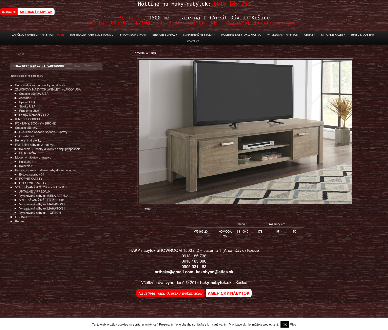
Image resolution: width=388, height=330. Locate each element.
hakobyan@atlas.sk (214, 272)
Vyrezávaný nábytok (282, 34)
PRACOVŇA (27, 153)
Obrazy (309, 34)
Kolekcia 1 (26, 161)
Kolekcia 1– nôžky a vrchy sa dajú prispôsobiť (49, 149)
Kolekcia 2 (26, 166)
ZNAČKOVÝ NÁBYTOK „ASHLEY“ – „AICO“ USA (48, 89)
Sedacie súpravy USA (33, 93)
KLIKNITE (9, 12)
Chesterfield (27, 136)
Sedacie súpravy (26, 127)
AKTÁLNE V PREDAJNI (35, 191)
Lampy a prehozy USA (34, 115)
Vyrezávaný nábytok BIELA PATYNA (43, 195)
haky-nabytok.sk (216, 282)
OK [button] (285, 324)
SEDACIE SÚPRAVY (164, 34)
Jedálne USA (28, 98)
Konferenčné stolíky (199, 34)
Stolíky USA (27, 106)
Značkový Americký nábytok (33, 34)
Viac (293, 324)
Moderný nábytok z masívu (241, 34)
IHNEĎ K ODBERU (28, 119)
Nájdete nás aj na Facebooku (27, 75)
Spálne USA (27, 102)
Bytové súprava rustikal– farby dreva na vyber (45, 170)
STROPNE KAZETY (28, 178)
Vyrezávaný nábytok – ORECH (40, 212)
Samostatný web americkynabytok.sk (40, 85)
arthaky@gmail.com (174, 272)
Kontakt (193, 41)
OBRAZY (21, 217)
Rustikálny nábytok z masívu (91, 34)
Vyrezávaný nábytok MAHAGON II (42, 208)
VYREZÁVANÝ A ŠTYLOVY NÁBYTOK (41, 187)
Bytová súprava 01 (132, 34)
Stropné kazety (333, 34)
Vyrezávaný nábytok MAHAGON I (42, 204)
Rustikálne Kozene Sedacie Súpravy (43, 132)
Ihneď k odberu (362, 34)
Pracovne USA (29, 110)
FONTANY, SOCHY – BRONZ (35, 123)
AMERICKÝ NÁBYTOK (36, 11)
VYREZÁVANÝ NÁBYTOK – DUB (41, 200)
